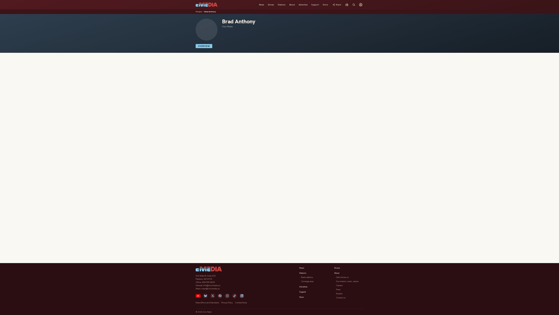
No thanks (279, 192)
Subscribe (265, 181)
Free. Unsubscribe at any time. (279, 187)
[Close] (310, 120)
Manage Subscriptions (288, 181)
